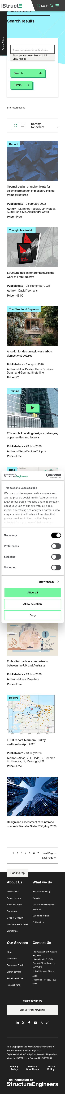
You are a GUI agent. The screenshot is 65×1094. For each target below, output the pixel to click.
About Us (14, 882)
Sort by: (36, 123)
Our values (12, 911)
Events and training (41, 891)
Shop (9, 952)
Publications (38, 922)
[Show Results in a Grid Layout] (15, 125)
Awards (36, 898)
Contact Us (42, 943)
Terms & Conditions (32, 1068)
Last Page (47, 857)
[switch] (56, 546)
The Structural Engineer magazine (43, 906)
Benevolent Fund (15, 965)
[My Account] (38, 6)
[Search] (52, 6)
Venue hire (11, 958)
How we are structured (17, 924)
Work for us (12, 931)
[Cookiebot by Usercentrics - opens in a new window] (46, 476)
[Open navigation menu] (57, 6)
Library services (14, 971)
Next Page (48, 853)
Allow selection (32, 603)
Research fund (13, 985)
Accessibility (13, 891)
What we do (42, 882)
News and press (14, 904)
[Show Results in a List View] (22, 125)
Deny (32, 615)
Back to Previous (20, 11)
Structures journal (41, 915)
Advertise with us (15, 978)
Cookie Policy (51, 1068)
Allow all (32, 592)
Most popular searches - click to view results (30, 57)
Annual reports (14, 898)
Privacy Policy (14, 1068)
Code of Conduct (15, 917)
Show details (46, 581)
